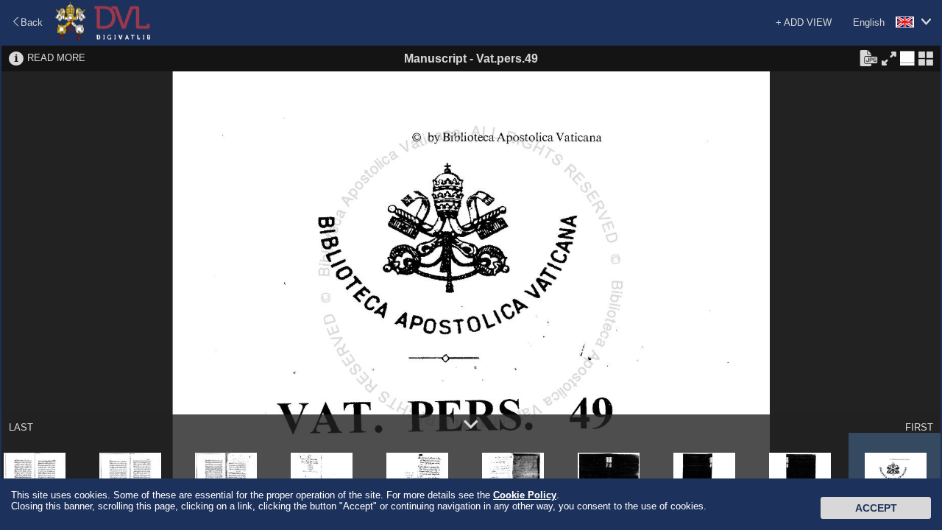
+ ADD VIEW (804, 22)
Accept (876, 508)
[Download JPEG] (868, 57)
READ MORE (56, 57)
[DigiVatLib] (103, 37)
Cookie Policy (524, 495)
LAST (21, 427)
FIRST (919, 427)
